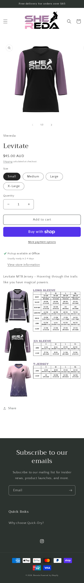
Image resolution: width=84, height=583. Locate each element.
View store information (24, 265)
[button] (5, 21)
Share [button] (12, 408)
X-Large (14, 186)
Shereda (36, 575)
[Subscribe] (70, 490)
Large (54, 176)
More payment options (42, 242)
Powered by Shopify (49, 575)
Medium (33, 176)
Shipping (7, 161)
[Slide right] (51, 125)
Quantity (8, 195)
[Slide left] (32, 125)
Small (12, 176)
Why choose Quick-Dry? (26, 523)
